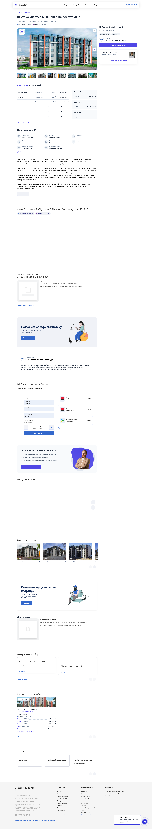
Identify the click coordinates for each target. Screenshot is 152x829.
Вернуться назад (24, 12)
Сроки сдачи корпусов (27, 152)
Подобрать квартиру (31, 467)
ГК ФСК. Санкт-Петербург (25, 711)
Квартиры (22, 85)
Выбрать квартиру (118, 45)
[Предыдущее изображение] (19, 49)
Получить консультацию (119, 60)
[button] (26, 305)
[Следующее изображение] (94, 49)
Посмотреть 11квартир (24, 122)
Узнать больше (25, 373)
